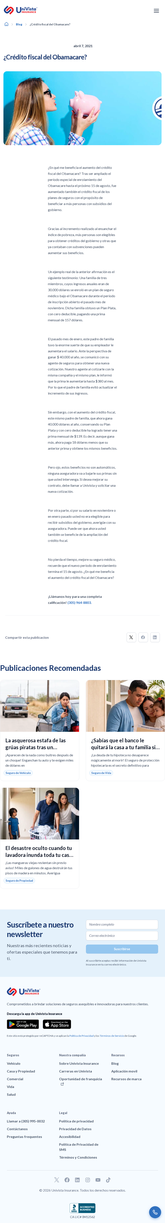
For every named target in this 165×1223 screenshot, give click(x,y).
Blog (19, 24)
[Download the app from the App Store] (57, 1024)
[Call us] (155, 1212)
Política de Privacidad (81, 1035)
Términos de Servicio (112, 1035)
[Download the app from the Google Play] (23, 1024)
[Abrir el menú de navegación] (156, 11)
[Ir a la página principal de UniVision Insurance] (20, 10)
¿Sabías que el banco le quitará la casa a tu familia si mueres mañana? (123, 747)
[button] (131, 637)
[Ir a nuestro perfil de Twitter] (56, 1180)
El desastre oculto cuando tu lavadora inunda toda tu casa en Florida (38, 855)
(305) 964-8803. (79, 602)
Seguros (13, 1055)
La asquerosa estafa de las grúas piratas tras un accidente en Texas (35, 747)
